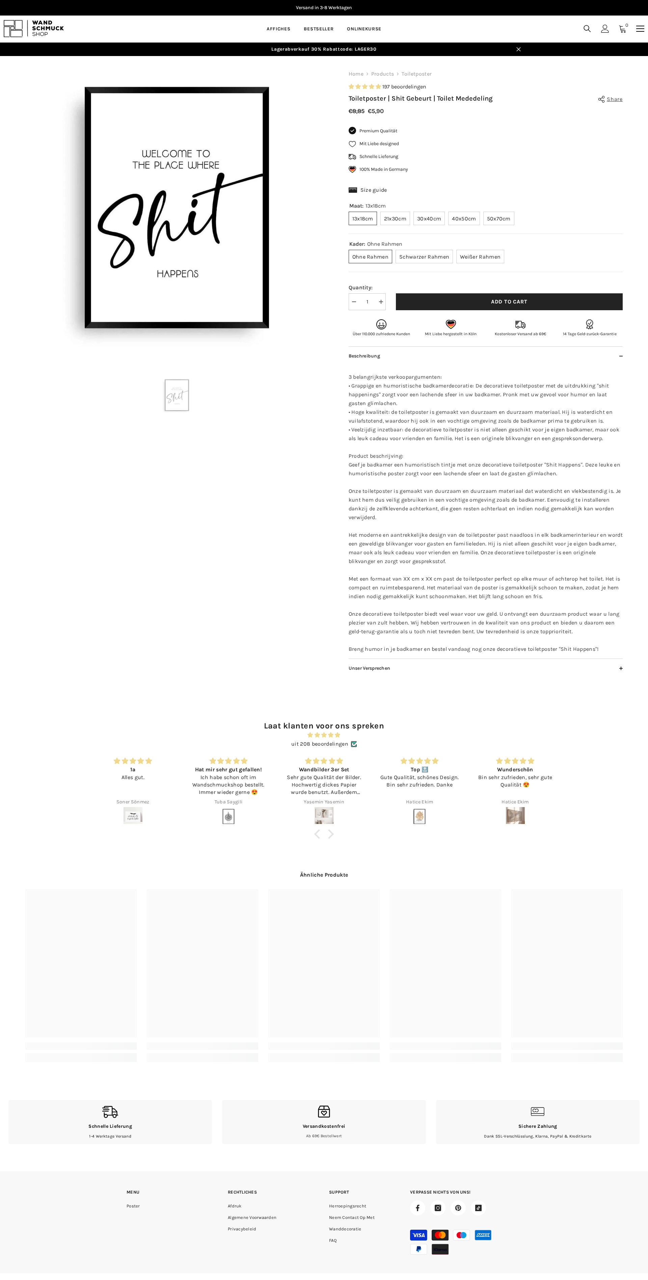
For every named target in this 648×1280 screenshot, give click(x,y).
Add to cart (509, 301)
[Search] (587, 28)
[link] (81, 1046)
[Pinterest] (458, 1208)
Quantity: (361, 287)
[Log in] (605, 29)
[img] (324, 735)
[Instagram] (438, 1208)
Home (356, 74)
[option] (324, 8)
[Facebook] (417, 1208)
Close (518, 49)
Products (382, 74)
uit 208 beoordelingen (319, 744)
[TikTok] (478, 1208)
